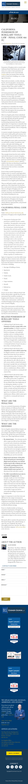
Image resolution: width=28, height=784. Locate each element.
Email (3, 579)
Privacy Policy (14, 780)
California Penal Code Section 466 (14, 213)
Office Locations (9, 729)
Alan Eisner (8, 43)
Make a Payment (14, 753)
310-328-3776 (4, 746)
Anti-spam (20, 780)
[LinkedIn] (16, 766)
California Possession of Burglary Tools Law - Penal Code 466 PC (14, 35)
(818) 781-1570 (5, 722)
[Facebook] (8, 766)
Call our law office (20, 527)
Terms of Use (8, 780)
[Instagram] (20, 766)
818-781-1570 (15, 12)
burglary (3, 74)
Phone (3, 574)
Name (3, 569)
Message (4, 584)
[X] (12, 766)
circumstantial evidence (12, 161)
